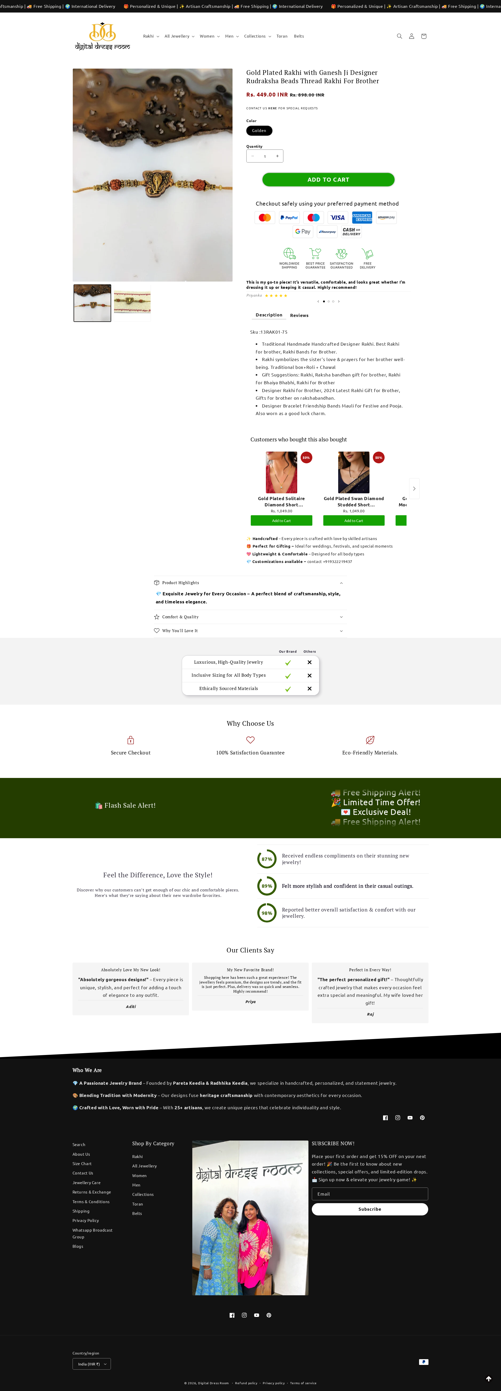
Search (79, 1144)
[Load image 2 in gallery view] (132, 303)
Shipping (81, 1210)
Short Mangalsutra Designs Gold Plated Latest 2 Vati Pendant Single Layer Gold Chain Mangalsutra (71, 1375)
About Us (81, 1154)
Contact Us (83, 1172)
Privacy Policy (86, 1220)
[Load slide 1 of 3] (323, 301)
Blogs (78, 1246)
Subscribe (370, 1209)
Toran (137, 1203)
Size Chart (82, 1163)
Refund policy (246, 1383)
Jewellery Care (87, 1182)
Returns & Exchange (92, 1191)
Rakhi (137, 1156)
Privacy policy (274, 1383)
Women (139, 1175)
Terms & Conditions (91, 1201)
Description (269, 314)
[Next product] (414, 488)
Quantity (254, 146)
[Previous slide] (318, 301)
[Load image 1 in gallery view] (92, 303)
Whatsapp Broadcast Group (93, 1233)
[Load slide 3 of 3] (333, 301)
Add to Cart (281, 520)
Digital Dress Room (213, 1383)
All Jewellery (144, 1165)
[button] (150, 36)
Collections (143, 1194)
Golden (259, 130)
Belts (137, 1213)
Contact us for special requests (282, 108)
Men (136, 1184)
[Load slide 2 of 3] (328, 301)
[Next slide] (339, 301)
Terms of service (303, 1383)
